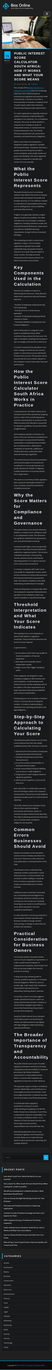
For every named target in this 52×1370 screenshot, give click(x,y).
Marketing (7, 1320)
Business (7, 1276)
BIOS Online (20, 1365)
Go (46, 1157)
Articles (6, 1263)
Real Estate (8, 1325)
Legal (6, 1312)
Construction (9, 1280)
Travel (6, 1347)
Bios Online (20, 84)
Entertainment (9, 1294)
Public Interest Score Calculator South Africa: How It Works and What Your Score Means (29, 66)
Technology (8, 1343)
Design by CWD (39, 1365)
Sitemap (29, 1365)
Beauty (6, 1272)
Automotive (8, 1267)
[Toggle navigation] (47, 14)
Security (7, 1334)
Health (6, 1307)
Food (6, 1303)
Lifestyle (7, 1316)
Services (7, 1338)
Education (7, 1285)
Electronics (8, 1289)
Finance (34, 84)
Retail (6, 1329)
